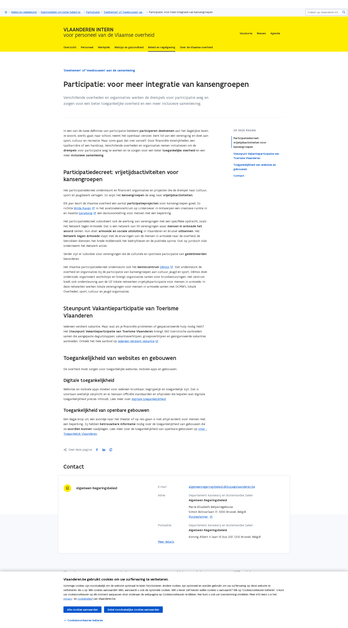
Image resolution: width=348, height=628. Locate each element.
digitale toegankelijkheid (149, 399)
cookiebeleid (85, 598)
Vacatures (246, 33)
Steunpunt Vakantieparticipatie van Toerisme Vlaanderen (256, 156)
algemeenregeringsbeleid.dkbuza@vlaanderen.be (222, 487)
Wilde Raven (82, 208)
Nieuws (261, 33)
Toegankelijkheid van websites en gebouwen (254, 167)
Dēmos (164, 267)
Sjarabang (85, 213)
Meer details (166, 542)
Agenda (275, 33)
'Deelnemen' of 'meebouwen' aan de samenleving (124, 12)
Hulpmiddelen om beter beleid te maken (61, 12)
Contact (238, 176)
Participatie (93, 12)
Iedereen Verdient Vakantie (136, 341)
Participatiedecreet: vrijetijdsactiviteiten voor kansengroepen (249, 142)
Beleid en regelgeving (24, 12)
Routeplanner (199, 516)
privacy (67, 598)
